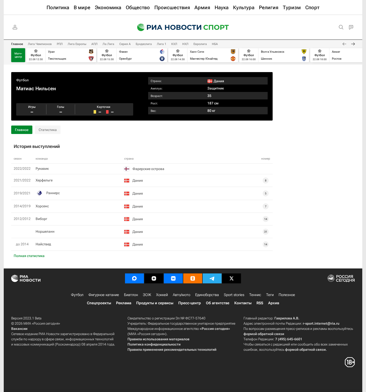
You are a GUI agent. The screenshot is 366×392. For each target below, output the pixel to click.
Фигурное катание (103, 295)
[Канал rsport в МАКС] (134, 278)
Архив (273, 303)
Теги (270, 295)
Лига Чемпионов (40, 44)
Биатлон (131, 295)
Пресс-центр (189, 303)
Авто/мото (181, 295)
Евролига (200, 44)
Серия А (125, 44)
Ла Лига (108, 44)
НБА (215, 44)
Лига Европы (77, 44)
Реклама (123, 303)
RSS (259, 303)
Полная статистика (29, 256)
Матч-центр (18, 55)
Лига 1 (161, 44)
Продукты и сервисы (154, 303)
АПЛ (94, 44)
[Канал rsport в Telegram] (212, 278)
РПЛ (60, 44)
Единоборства (207, 295)
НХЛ (185, 44)
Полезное (287, 295)
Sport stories (234, 295)
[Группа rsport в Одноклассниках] (192, 278)
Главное (17, 44)
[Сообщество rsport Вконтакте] (173, 278)
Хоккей (162, 295)
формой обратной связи (264, 334)
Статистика (48, 130)
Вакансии (19, 329)
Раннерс (53, 193)
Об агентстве (217, 303)
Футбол (22, 80)
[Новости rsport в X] (231, 278)
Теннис (255, 295)
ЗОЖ (147, 295)
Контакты (242, 303)
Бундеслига (144, 44)
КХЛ (174, 44)
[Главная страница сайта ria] (166, 27)
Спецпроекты (99, 303)
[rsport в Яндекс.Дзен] (153, 278)
